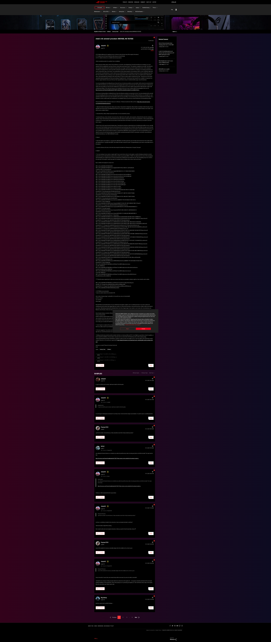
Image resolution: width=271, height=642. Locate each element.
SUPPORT (154, 2)
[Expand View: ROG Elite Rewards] (143, 12)
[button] (97, 365)
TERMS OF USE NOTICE (150, 630)
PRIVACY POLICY (158, 630)
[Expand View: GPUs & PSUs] (109, 12)
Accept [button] (143, 328)
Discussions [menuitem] (122, 7)
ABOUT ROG (90, 626)
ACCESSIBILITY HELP (109, 626)
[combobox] (135, 22)
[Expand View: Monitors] (116, 12)
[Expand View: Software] (118, 8)
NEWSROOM (100, 626)
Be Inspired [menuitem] (100, 7)
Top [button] (96, 638)
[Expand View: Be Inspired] (103, 7)
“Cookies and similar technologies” (133, 324)
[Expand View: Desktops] (133, 8)
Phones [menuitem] (154, 7)
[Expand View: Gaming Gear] (125, 12)
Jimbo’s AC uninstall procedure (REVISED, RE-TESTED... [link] (131, 31)
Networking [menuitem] (129, 11)
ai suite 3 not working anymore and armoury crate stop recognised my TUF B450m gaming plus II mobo (166, 53)
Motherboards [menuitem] (97, 11)
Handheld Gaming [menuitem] (145, 7)
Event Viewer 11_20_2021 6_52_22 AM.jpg (106, 354)
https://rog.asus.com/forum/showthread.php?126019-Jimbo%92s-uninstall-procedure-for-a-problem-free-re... (118, 90)
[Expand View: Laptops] (140, 8)
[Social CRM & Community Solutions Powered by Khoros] (173, 639)
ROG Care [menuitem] (108, 7)
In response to (106, 402)
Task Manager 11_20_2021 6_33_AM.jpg (105, 360)
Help (172, 9)
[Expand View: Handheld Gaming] (150, 8)
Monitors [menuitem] (114, 11)
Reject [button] (127, 328)
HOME (95, 626)
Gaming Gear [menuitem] (121, 11)
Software (109, 31)
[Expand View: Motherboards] (101, 12)
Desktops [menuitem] (130, 7)
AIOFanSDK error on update (164, 69)
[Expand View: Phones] (157, 8)
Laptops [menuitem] (137, 7)
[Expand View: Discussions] (126, 8)
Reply (151, 365)
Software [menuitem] (115, 7)
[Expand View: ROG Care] (110, 8)
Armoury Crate (115, 31)
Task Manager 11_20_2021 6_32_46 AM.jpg (106, 357)
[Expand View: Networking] (133, 12)
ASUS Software (162, 64)
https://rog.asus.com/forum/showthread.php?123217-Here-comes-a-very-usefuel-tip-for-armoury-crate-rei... (117, 458)
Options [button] (174, 31)
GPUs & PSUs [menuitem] (106, 11)
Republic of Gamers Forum (100, 31)
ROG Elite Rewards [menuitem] (139, 11)
